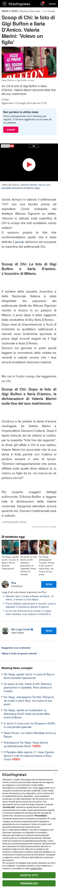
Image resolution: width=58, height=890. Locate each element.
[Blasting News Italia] (19, 4)
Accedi (52, 3)
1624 (40, 787)
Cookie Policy (36, 868)
